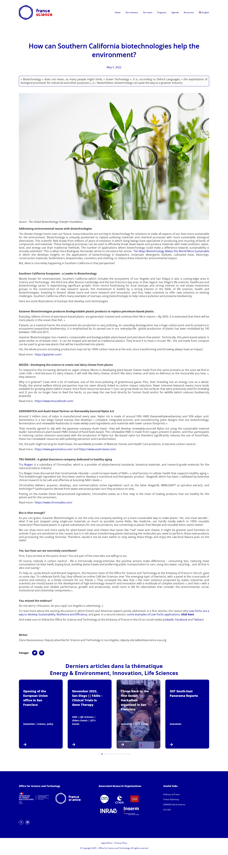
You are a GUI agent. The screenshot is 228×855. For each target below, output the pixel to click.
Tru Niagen (26, 464)
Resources (189, 12)
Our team (147, 12)
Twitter (197, 619)
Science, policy (45, 724)
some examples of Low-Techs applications (153, 614)
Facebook (181, 619)
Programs (161, 12)
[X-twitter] (21, 822)
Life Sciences (161, 672)
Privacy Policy (121, 842)
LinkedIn (168, 619)
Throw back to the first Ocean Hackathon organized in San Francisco (135, 700)
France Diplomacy (171, 799)
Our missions (132, 12)
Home (118, 12)
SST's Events (141, 724)
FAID (74, 717)
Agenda (175, 12)
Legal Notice (106, 842)
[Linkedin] (27, 822)
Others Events (80, 720)
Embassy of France (171, 794)
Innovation (127, 672)
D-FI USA (167, 809)
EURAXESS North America (174, 804)
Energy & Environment (79, 672)
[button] (34, 653)
